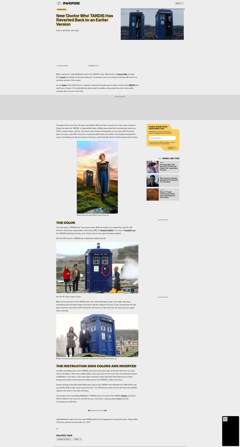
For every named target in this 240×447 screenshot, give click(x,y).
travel (62, 77)
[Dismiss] (237, 418)
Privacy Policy (165, 143)
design (124, 396)
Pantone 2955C (107, 230)
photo (64, 85)
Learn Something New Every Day (158, 127)
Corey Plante (64, 66)
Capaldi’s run (129, 230)
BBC (184, 9)
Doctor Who (122, 74)
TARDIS (131, 85)
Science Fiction (63, 439)
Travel (76, 439)
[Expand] (224, 418)
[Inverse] (71, 3)
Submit (170, 148)
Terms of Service (155, 143)
